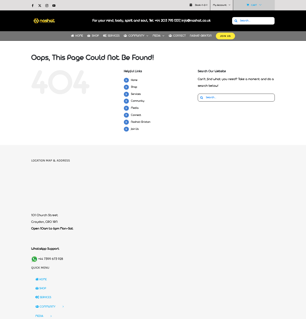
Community (137, 101)
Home (134, 80)
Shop (134, 87)
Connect (136, 115)
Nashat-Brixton (140, 122)
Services (136, 94)
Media (135, 108)
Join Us (135, 129)
